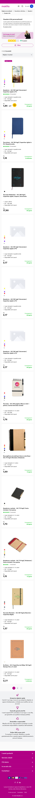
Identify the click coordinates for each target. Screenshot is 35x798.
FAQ (25, 792)
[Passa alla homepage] (5, 6)
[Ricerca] (22, 6)
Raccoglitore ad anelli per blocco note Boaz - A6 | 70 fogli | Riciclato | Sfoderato (17, 456)
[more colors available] (4, 86)
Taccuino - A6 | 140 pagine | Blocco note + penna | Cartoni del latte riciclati (16, 404)
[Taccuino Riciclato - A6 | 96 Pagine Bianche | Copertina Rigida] (17, 596)
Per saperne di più (7, 26)
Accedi (27, 6)
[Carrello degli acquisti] (31, 6)
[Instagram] (18, 782)
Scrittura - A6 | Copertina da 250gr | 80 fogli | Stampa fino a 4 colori (17, 666)
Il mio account (12, 792)
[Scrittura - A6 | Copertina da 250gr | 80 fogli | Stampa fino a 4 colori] (17, 648)
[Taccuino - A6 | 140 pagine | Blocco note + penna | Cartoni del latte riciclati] (17, 387)
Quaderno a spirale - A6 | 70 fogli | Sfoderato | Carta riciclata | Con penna (17, 561)
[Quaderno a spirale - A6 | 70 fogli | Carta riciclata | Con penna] (17, 492)
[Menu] (18, 6)
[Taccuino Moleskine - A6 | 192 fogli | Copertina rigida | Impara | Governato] (17, 178)
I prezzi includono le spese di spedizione (14, 787)
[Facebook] (15, 782)
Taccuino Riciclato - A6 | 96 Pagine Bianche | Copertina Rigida (17, 613)
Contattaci (20, 792)
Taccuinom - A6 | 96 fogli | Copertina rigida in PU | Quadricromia (17, 143)
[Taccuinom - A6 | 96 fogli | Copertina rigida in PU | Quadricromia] (17, 126)
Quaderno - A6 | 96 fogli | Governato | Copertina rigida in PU (15, 91)
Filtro (18, 45)
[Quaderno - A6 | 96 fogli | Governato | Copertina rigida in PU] (17, 73)
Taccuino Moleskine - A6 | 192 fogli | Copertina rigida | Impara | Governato (15, 195)
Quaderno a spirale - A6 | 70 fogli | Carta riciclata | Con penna (16, 509)
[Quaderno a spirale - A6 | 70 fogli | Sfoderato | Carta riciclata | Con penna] (17, 544)
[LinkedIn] (20, 782)
